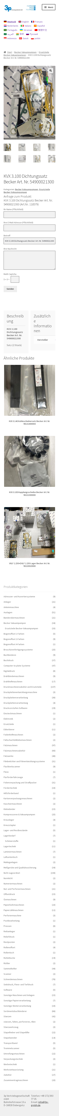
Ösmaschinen (10, 899)
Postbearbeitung (12, 920)
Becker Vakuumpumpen (25, 52)
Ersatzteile (9, 724)
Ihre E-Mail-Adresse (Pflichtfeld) (18, 222)
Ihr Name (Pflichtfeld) (13, 209)
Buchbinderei (10, 655)
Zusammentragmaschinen (16, 1080)
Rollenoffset (9, 947)
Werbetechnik (10, 1064)
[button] (50, 70)
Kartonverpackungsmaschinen (18, 798)
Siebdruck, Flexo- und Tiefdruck (18, 984)
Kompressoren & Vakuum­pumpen (19, 814)
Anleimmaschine (11, 607)
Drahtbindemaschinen (14, 676)
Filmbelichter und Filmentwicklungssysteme (24, 761)
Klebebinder (9, 809)
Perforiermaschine (12, 915)
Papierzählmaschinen (13, 910)
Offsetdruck (9, 894)
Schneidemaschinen (13, 979)
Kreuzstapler (10, 825)
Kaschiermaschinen (13, 803)
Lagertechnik (10, 846)
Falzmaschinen (10, 745)
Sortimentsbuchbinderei (15, 1011)
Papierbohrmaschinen (14, 904)
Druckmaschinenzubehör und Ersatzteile (23, 686)
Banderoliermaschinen (14, 617)
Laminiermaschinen (13, 851)
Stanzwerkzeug (11, 1027)
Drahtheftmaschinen (13, 681)
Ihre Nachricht (10, 248)
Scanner (7, 974)
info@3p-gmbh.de (39, 1103)
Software (8, 989)
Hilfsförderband (11, 793)
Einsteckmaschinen (13, 713)
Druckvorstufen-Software (15, 708)
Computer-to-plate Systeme (17, 665)
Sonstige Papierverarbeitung (17, 1000)
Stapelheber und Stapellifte (16, 1032)
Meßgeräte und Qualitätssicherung (20, 867)
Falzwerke (8, 756)
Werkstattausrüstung (14, 1069)
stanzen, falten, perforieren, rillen (20, 1021)
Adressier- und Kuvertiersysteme (19, 596)
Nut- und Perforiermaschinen (17, 889)
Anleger (7, 601)
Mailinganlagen (10, 862)
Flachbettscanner (12, 766)
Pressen (7, 926)
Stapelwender (10, 1037)
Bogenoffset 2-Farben (14, 639)
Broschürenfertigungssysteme (18, 649)
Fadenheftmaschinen (13, 734)
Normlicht (8, 878)
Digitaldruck (9, 671)
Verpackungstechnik (13, 1059)
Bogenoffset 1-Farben (14, 633)
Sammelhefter (10, 968)
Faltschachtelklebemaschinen (18, 740)
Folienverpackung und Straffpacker (20, 782)
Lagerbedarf (9, 835)
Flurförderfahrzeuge (13, 777)
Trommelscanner (11, 1048)
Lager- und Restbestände (16, 830)
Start (9, 52)
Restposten (9, 942)
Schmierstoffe (11, 841)
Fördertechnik (10, 787)
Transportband (10, 1043)
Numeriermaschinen (13, 883)
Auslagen (8, 612)
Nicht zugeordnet (12, 872)
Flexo (6, 771)
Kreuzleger (9, 819)
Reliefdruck (9, 936)
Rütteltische (9, 958)
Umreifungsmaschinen (14, 1053)
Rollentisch (9, 952)
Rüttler (7, 963)
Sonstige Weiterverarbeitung (17, 1005)
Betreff (7, 235)
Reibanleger (9, 931)
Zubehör (8, 1074)
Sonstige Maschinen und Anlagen (19, 995)
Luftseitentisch (10, 857)
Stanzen (7, 1016)
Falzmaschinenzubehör (14, 750)
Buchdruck (9, 660)
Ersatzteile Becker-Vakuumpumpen (27, 191)
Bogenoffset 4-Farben (14, 644)
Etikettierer (9, 729)
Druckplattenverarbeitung (16, 697)
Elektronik (8, 718)
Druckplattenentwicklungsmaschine (20, 692)
